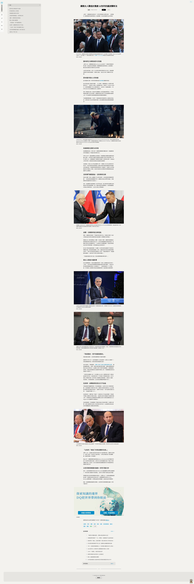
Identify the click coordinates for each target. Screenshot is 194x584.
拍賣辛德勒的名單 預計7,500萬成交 (96, 554)
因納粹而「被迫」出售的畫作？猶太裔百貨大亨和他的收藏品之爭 (101, 541)
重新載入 (98, 577)
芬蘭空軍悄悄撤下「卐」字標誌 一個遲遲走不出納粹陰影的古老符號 (101, 538)
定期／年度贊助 (109, 513)
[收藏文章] (99, 10)
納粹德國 (102, 80)
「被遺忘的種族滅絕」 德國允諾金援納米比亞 (98, 535)
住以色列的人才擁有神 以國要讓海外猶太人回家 (98, 548)
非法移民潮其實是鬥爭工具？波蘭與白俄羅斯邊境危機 (100, 543)
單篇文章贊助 (86, 513)
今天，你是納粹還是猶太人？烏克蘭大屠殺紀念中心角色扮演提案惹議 (101, 546)
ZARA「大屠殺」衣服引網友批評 (95, 551)
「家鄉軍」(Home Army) (98, 55)
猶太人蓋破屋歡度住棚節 (93, 557)
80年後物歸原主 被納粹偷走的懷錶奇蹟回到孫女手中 (99, 559)
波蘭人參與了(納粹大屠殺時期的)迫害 (103, 364)
